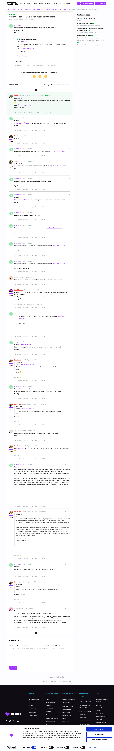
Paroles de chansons (52, 715)
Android (79, 20)
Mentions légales (101, 722)
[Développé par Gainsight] (57, 677)
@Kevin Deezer (25, 48)
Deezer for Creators (85, 711)
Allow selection (99, 734)
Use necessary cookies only (99, 739)
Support (54, 3)
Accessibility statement (64, 681)
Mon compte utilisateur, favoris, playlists (56, 9)
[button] (87, 3)
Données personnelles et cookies (100, 707)
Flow (47, 699)
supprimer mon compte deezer (86, 18)
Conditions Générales (49, 681)
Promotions (32, 709)
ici (25, 294)
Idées (41, 3)
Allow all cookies (99, 729)
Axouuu (16, 95)
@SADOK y (21, 448)
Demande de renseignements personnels (100, 716)
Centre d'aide (33, 716)
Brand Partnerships (84, 724)
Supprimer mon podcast (84, 35)
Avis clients (32, 712)
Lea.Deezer (17, 360)
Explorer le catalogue (68, 699)
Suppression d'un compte (84, 23)
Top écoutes (66, 703)
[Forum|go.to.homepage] (12, 3)
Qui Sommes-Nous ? (65, 3)
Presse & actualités (85, 702)
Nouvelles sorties (67, 706)
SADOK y (17, 430)
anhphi (16, 608)
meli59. (16, 277)
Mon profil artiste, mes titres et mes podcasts (90, 38)
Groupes (47, 3)
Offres (31, 705)
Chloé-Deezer (18, 290)
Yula (15, 136)
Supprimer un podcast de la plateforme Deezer (90, 41)
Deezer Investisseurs (85, 721)
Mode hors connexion (52, 718)
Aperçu (20, 9)
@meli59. (22, 292)
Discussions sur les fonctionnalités (87, 32)
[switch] (51, 747)
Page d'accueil (11, 9)
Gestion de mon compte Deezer (33, 9)
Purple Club (65, 722)
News (35, 3)
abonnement (19, 61)
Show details (93, 747)
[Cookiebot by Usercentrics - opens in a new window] (11, 747)
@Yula (32, 48)
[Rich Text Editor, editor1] (39, 656)
